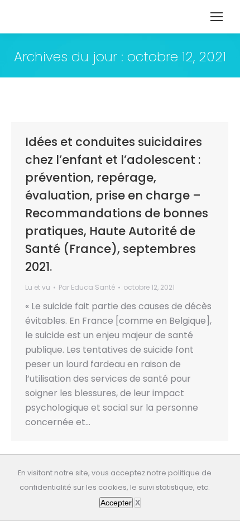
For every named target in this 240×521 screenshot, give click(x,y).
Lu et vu (37, 287)
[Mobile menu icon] (216, 16)
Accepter (116, 502)
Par (87, 287)
